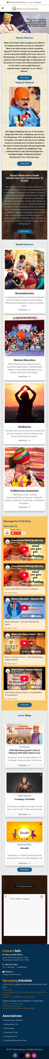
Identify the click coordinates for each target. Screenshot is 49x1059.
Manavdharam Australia (12, 1020)
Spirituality (27, 796)
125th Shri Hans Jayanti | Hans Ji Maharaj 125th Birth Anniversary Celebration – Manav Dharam (24, 753)
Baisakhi (20, 845)
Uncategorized (24, 747)
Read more (24, 78)
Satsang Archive (10, 1036)
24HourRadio (8, 1028)
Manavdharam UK (10, 1024)
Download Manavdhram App (14, 1040)
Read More (24, 310)
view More (24, 705)
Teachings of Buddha (24, 799)
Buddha (20, 796)
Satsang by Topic (10, 1032)
